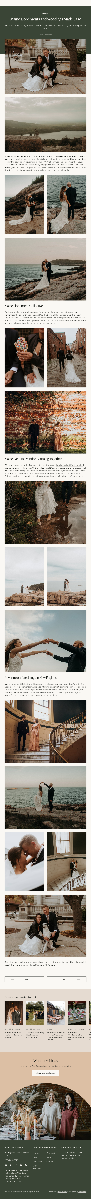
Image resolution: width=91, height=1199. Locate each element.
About (36, 1158)
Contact (50, 1162)
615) (7, 1160)
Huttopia (80, 687)
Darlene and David (36, 315)
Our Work (37, 1162)
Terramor (19, 690)
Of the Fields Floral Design (44, 468)
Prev (26, 979)
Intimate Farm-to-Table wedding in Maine (13, 1034)
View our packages (45, 1073)
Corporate (51, 1153)
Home (36, 1153)
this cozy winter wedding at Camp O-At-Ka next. (32, 965)
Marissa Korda (62, 1191)
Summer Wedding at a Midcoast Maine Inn (76, 1036)
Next (65, 979)
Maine (45, 14)
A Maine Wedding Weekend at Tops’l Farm (35, 1034)
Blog (48, 1158)
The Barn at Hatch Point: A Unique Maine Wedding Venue (56, 1036)
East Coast (9, 1029)
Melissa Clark (82, 1191)
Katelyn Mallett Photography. (69, 465)
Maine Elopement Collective (36, 321)
